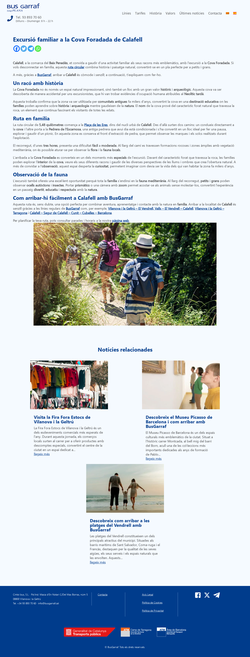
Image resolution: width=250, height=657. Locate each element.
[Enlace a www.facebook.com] (198, 597)
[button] (42, 17)
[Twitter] (23, 48)
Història (156, 13)
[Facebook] (16, 48)
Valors (170, 13)
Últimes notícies (191, 13)
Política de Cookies (152, 602)
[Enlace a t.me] (216, 597)
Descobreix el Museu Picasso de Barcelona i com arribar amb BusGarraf (179, 421)
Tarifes (140, 13)
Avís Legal (147, 594)
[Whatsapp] (38, 48)
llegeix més (42, 454)
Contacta (215, 13)
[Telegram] (31, 48)
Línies (126, 13)
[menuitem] (227, 14)
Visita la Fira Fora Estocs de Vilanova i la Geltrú (62, 419)
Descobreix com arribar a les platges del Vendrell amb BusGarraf (120, 524)
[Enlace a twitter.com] (207, 597)
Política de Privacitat (153, 610)
